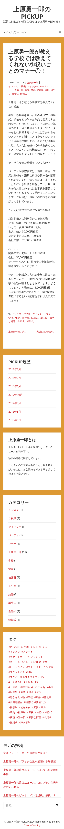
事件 (50, 687)
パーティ (44, 86)
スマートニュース (20, 657)
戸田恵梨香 (16, 702)
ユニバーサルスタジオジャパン (27, 677)
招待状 (25, 317)
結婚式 (34, 317)
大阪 (39, 692)
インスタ (13, 86)
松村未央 (25, 707)
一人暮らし (16, 682)
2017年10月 (15, 395)
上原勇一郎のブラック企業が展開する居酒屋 (29, 761)
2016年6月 (14, 420)
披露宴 (40, 90)
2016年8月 (14, 411)
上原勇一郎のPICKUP (32, 12)
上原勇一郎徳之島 (20, 687)
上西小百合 (39, 687)
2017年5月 (14, 403)
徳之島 (47, 697)
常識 (33, 90)
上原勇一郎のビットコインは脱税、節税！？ (29, 795)
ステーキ (28, 651)
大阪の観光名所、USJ (46, 331)
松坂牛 (13, 707)
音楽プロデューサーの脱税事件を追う (25, 753)
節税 (31, 712)
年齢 (17, 317)
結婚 (47, 90)
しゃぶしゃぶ (40, 646)
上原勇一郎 (32, 82)
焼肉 (12, 712)
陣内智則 (25, 722)
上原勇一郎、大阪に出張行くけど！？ (19, 331)
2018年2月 (14, 378)
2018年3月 (14, 369)
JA (11, 646)
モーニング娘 (45, 667)
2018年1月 (14, 386)
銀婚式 (23, 93)
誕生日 (44, 317)
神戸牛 (21, 712)
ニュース (15, 661)
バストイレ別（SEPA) (35, 661)
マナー (49, 313)
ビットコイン (17, 667)
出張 (31, 692)
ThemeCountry (32, 825)
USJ (17, 646)
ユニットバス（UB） (21, 672)
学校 (27, 90)
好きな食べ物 (17, 697)
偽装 (23, 692)
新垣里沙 (41, 702)
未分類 (12, 586)
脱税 (12, 717)
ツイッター (33, 86)
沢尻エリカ (39, 707)
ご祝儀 (22, 86)
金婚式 (15, 93)
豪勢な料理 (35, 717)
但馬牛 (13, 692)
